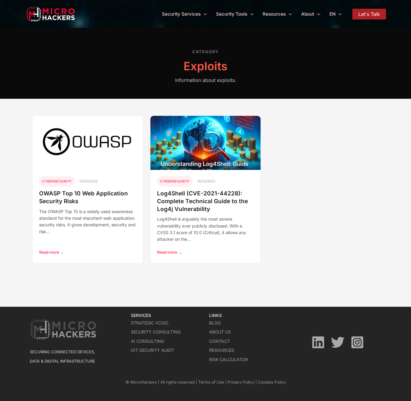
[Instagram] (357, 342)
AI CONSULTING (147, 341)
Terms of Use (211, 382)
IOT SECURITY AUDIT (152, 350)
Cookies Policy (272, 382)
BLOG (215, 322)
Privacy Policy (241, 382)
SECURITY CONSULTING (156, 331)
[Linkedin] (318, 342)
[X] (338, 342)
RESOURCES (221, 350)
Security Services (181, 14)
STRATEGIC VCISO (149, 322)
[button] (369, 14)
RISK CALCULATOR (228, 359)
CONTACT (219, 341)
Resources (274, 14)
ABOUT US (220, 331)
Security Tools (231, 14)
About (307, 14)
